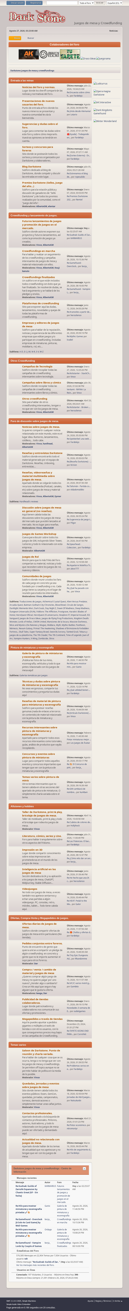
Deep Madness (82, 608)
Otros (51, 638)
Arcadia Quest (16, 604)
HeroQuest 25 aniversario (46, 615)
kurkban (84, 792)
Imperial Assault (78, 615)
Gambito (75, 986)
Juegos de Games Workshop (39, 534)
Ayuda (90, 1301)
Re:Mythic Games (75, 336)
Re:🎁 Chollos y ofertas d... (79, 932)
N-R (33, 351)
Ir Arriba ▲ (118, 1301)
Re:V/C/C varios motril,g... (78, 983)
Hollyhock (75, 825)
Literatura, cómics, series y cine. (42, 836)
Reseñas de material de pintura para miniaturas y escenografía (41, 702)
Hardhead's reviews (28, 501)
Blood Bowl (60, 604)
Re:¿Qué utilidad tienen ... (78, 690)
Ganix (78, 666)
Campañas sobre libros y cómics (41, 382)
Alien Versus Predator (77, 601)
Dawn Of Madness (65, 608)
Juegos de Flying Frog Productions (57, 618)
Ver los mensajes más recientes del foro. (35, 1265)
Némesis (14, 628)
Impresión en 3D (32, 849)
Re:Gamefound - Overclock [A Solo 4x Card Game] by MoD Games (29, 1222)
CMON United (39, 621)
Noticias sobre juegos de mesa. (41, 426)
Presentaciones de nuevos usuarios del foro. (38, 102)
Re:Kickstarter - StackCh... (79, 373)
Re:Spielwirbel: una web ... (79, 438)
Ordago (48, 1229)
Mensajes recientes (26, 1178)
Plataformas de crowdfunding (40, 303)
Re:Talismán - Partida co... (79, 486)
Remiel (79, 199)
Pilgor (73, 522)
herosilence (76, 315)
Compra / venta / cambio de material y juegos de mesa (39, 971)
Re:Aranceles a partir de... (79, 311)
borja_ (85, 266)
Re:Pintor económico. (77, 1125)
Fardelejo (78, 95)
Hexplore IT (64, 615)
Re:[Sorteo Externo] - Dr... (78, 155)
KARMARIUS (76, 238)
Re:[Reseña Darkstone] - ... (79, 461)
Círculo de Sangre (75, 604)
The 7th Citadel (40, 635)
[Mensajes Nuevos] (15, 90)
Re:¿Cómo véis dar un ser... (79, 858)
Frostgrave (63, 611)
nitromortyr (72, 1128)
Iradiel (70, 339)
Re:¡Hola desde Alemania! (79, 111)
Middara (51, 625)
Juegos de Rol (30, 556)
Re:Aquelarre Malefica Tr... (79, 565)
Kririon (74, 465)
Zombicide (43, 638)
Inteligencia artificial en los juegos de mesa (39, 870)
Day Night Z (50, 608)
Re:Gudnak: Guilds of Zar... (79, 234)
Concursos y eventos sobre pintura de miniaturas (38, 755)
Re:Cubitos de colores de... (79, 822)
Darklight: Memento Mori (21, 608)
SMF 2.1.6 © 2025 (13, 1301)
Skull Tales (24, 631)
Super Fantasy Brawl (39, 631)
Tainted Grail (72, 631)
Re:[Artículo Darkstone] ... (79, 713)
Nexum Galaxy (25, 628)
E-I (25, 351)
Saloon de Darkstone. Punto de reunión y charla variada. (41, 1052)
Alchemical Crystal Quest (54, 601)
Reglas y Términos (103, 1301)
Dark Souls (39, 608)
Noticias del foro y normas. (38, 87)
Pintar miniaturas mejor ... (79, 739)
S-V (37, 351)
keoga (39, 993)
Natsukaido (76, 1100)
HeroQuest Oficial (24, 615)
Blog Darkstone (31, 166)
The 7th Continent (56, 635)
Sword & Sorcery (57, 631)
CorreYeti (81, 1034)
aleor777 (75, 568)
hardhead (48, 443)
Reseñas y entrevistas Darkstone (42, 453)
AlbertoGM (41, 206)
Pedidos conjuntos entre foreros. (42, 943)
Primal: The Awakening (44, 628)
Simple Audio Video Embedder (18, 1304)
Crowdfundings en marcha (38, 251)
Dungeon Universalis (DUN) (22, 611)
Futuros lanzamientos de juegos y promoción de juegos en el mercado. (41, 224)
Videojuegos (29, 888)
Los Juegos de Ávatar (80, 742)
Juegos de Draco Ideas (30, 618)
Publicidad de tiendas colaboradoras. (35, 1001)
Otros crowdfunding (34, 398)
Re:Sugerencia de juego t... (79, 519)
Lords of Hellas (25, 621)
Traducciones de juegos (30, 601)
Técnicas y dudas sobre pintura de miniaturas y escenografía (41, 683)
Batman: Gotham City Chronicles (39, 604)
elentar (51, 206)
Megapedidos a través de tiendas (42, 1019)
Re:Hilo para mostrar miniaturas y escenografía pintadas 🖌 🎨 (29, 1209)
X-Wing (34, 638)
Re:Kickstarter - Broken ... (78, 407)
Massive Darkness (78, 621)
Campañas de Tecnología (37, 366)
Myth (58, 625)
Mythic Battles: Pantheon (73, 625)
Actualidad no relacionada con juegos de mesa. (41, 1141)
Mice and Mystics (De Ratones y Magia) (28, 625)
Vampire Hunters (22, 638)
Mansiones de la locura (58, 621)
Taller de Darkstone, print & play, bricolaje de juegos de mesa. (42, 813)
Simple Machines (29, 1301)
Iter (36, 963)
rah (26, 1258)
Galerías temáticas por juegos (33, 675)
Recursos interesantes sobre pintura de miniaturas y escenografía (39, 731)
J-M (29, 351)
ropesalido (80, 176)
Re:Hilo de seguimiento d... (79, 1149)
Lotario (74, 114)
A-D (21, 351)
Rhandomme (81, 958)
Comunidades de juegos (36, 576)
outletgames (79, 1011)
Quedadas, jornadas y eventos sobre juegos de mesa (40, 1085)
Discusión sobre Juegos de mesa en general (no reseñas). (41, 509)
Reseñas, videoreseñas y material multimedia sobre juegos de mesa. (38, 476)
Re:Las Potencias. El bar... (78, 841)
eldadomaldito (77, 489)
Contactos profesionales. (37, 1113)
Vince (39, 245)
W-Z (42, 351)
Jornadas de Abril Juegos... (79, 1097)
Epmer (58, 496)
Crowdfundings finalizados (38, 277)
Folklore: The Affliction (46, 611)
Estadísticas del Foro (27, 1251)
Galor (78, 904)
